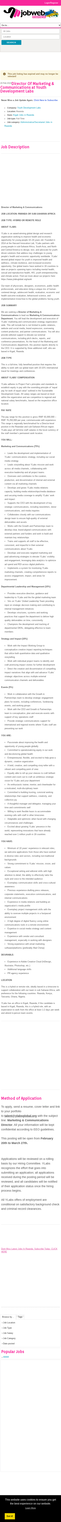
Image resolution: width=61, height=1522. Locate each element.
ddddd (6, 1357)
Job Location (9, 1322)
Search (11, 42)
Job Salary (8, 1333)
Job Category (9, 1338)
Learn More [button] (30, 1508)
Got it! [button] (10, 1516)
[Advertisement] (30, 58)
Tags (20, 1317)
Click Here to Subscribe (46, 100)
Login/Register (51, 3)
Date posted (8, 1343)
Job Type (7, 1328)
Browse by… (8, 1317)
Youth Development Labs (29, 108)
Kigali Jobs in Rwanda (23, 115)
